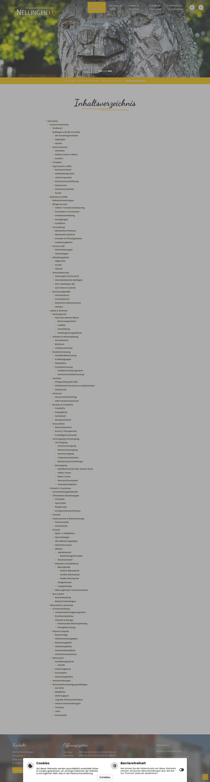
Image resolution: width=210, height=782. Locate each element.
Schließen (105, 777)
